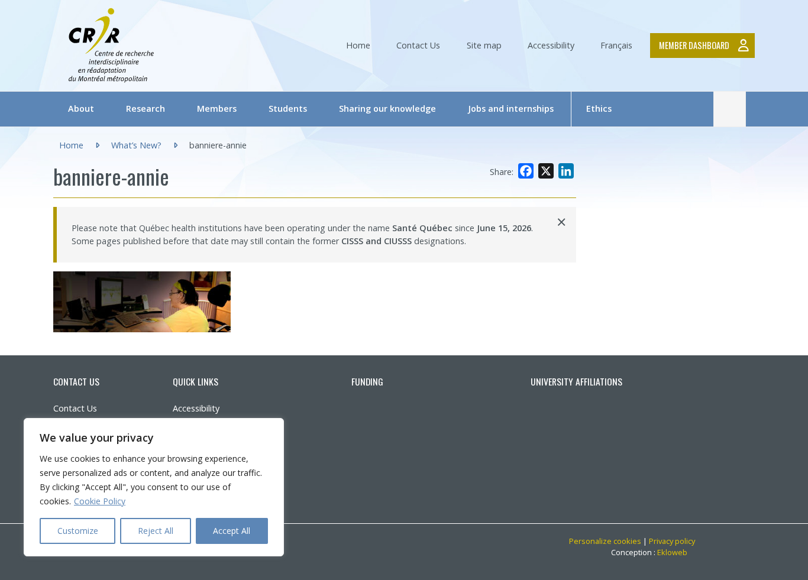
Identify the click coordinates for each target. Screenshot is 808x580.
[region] (154, 487)
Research (145, 108)
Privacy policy (672, 541)
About (81, 108)
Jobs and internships (511, 108)
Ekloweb (676, 552)
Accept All (231, 530)
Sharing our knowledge (387, 108)
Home (358, 45)
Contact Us (418, 45)
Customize (77, 530)
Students (288, 108)
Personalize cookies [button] (605, 541)
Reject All (155, 530)
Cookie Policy (99, 501)
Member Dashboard (694, 45)
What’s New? (136, 145)
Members (217, 108)
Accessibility (551, 45)
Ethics (599, 108)
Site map (484, 45)
